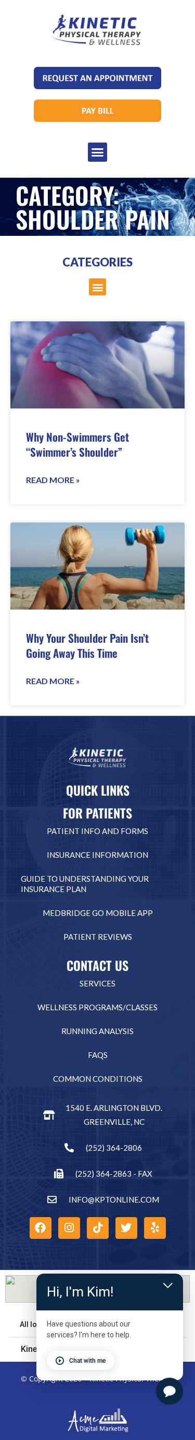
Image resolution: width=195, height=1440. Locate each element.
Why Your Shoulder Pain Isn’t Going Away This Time (87, 645)
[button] (98, 152)
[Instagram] (69, 1228)
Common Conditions (97, 1078)
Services (97, 983)
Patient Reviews (97, 936)
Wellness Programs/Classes (97, 1007)
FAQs (98, 1055)
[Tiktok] (98, 1228)
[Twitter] (126, 1228)
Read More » (53, 480)
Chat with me (87, 1360)
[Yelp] (155, 1228)
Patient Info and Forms (97, 831)
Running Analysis (97, 1031)
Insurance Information (97, 854)
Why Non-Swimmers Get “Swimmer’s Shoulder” (77, 444)
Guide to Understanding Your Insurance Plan (85, 884)
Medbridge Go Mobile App (98, 912)
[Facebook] (40, 1228)
